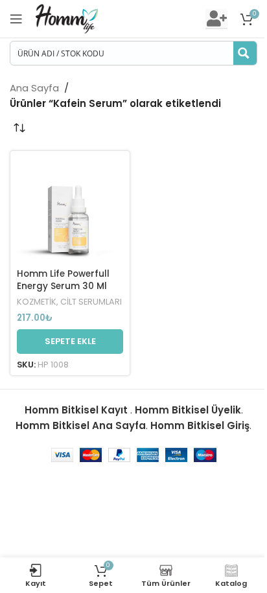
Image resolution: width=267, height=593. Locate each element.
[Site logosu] (67, 18)
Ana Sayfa (34, 88)
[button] (70, 341)
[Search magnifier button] (245, 53)
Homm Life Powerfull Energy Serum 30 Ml (63, 280)
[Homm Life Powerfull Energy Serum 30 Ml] (70, 210)
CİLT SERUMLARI (91, 301)
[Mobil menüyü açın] (16, 19)
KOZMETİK (36, 301)
